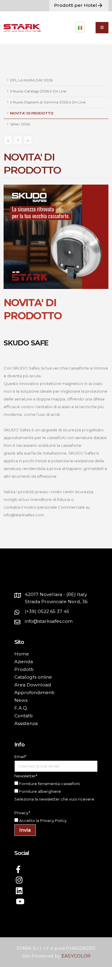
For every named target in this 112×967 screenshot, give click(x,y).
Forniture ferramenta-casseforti (49, 783)
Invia (25, 830)
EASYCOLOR (76, 956)
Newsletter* (25, 775)
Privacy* (22, 812)
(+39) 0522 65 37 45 (47, 611)
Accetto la (28, 820)
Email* (20, 756)
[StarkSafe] (80, 27)
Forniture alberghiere (39, 791)
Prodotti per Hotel (75, 5)
